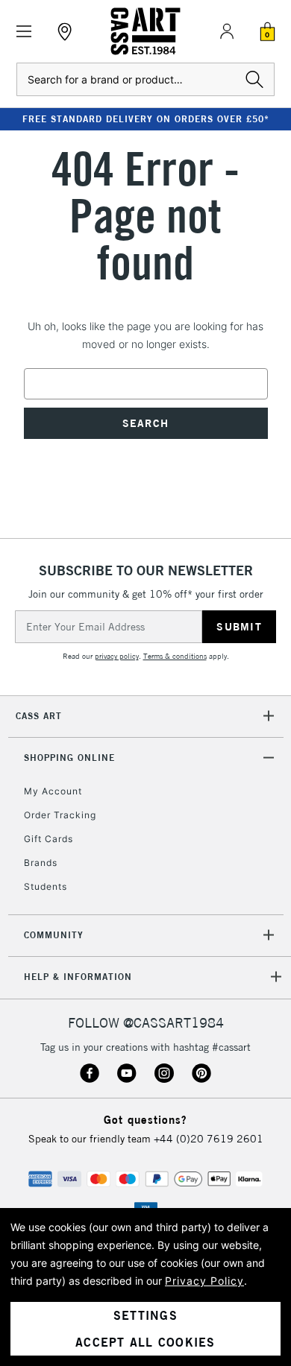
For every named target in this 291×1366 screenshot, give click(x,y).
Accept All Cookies (145, 1342)
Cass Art (39, 715)
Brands (40, 862)
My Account (53, 791)
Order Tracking (60, 814)
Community (54, 934)
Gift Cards (48, 838)
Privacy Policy (204, 1280)
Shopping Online (69, 757)
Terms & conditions (175, 656)
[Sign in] (227, 31)
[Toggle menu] (24, 31)
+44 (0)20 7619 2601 (208, 1138)
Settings (145, 1315)
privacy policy (117, 656)
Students (45, 886)
